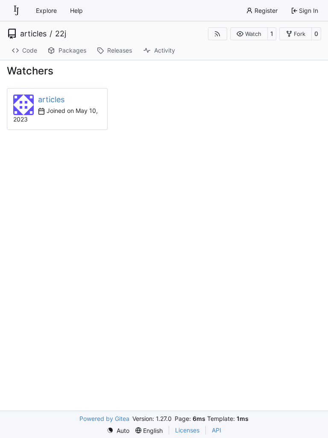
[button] (248, 33)
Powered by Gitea (104, 418)
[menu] (118, 430)
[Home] (16, 10)
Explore (46, 10)
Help (76, 10)
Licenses (187, 430)
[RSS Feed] (218, 33)
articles (33, 34)
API (216, 430)
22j (60, 34)
